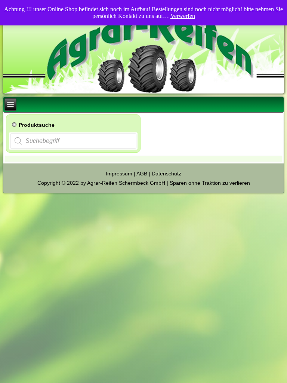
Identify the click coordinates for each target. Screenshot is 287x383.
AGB (141, 174)
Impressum (119, 174)
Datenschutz (166, 174)
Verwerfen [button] (182, 16)
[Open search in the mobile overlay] (73, 141)
